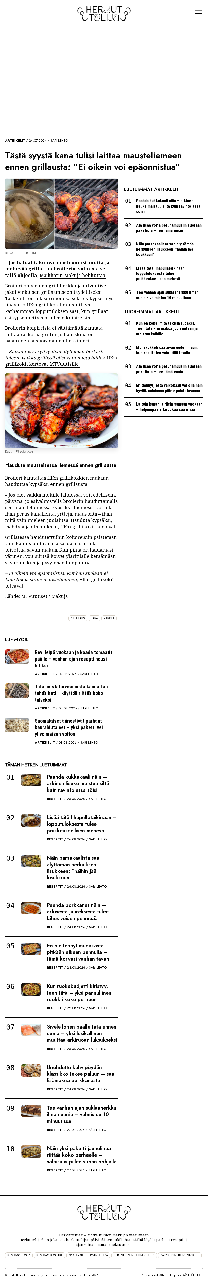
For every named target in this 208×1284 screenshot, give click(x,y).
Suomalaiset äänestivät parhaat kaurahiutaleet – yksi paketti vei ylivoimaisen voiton (69, 727)
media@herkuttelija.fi (165, 1275)
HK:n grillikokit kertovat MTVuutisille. (61, 361)
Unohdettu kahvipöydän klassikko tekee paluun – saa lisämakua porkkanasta (80, 1074)
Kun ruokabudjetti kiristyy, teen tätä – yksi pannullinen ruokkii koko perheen (79, 993)
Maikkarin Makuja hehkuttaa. (73, 275)
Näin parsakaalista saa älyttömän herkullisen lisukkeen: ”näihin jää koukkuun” (73, 868)
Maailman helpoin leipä (88, 1255)
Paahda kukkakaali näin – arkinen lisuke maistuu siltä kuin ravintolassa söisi (78, 783)
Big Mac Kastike (49, 1255)
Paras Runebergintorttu (179, 1255)
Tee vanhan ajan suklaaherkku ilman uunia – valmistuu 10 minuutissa (81, 1114)
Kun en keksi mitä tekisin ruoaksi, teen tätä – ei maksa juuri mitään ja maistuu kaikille (167, 328)
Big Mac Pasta (18, 1255)
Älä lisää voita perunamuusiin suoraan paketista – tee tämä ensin (169, 228)
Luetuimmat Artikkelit (151, 189)
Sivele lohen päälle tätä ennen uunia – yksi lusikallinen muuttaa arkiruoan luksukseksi (82, 1033)
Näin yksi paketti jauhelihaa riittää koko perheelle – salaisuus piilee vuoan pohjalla (82, 1155)
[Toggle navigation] (198, 13)
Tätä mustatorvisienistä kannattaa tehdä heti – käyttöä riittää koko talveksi (71, 693)
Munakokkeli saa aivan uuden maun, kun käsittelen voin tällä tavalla (167, 350)
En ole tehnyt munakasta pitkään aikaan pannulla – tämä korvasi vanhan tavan (78, 952)
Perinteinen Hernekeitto (134, 1255)
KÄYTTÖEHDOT (192, 1275)
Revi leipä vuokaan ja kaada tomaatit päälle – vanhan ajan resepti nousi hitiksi (73, 659)
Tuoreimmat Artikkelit (152, 311)
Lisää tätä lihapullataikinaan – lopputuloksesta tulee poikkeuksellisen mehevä (82, 824)
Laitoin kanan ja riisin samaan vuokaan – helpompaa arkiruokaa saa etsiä (169, 407)
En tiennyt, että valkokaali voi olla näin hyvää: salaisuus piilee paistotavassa (169, 388)
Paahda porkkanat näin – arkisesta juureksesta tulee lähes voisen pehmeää (78, 912)
